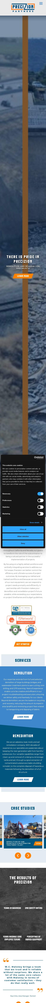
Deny (23, 543)
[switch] (40, 500)
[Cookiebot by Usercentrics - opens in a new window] (34, 457)
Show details (34, 522)
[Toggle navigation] (42, 2)
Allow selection (23, 536)
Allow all (23, 529)
